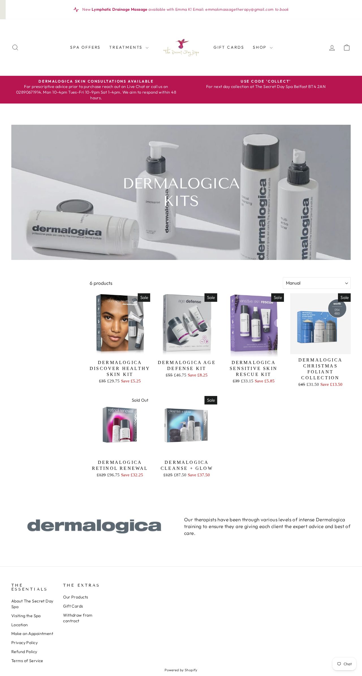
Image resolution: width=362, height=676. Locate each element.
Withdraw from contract (77, 618)
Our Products (75, 597)
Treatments (126, 47)
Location (19, 624)
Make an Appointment (32, 633)
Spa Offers (85, 47)
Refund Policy (24, 651)
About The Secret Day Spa (32, 604)
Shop (260, 47)
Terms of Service (27, 660)
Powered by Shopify (181, 670)
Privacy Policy (24, 642)
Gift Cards (229, 47)
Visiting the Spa (26, 615)
